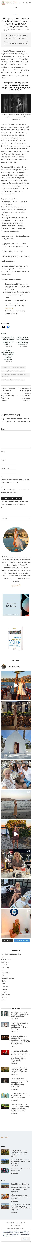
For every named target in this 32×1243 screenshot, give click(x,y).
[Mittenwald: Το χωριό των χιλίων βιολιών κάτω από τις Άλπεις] (5, 1161)
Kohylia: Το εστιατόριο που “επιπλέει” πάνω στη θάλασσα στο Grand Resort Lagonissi (21, 1207)
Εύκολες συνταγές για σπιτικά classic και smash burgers (20, 1197)
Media (3, 981)
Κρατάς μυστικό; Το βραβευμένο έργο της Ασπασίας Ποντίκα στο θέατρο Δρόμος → (24, 394)
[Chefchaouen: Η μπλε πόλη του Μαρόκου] (5, 1170)
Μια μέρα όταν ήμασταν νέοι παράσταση (13, 380)
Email (3, 460)
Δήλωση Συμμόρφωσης (15, 1228)
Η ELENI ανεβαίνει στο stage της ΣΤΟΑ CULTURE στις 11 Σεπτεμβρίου (20, 1096)
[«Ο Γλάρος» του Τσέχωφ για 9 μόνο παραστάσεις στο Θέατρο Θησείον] (5, 1013)
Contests (4, 965)
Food (3, 970)
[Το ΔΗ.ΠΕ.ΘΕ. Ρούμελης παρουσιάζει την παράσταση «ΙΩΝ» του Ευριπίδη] (5, 1024)
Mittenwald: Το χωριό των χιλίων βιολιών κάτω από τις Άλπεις (20, 1161)
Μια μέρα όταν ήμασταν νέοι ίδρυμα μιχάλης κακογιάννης (14, 375)
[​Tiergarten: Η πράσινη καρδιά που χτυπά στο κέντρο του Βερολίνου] (5, 1069)
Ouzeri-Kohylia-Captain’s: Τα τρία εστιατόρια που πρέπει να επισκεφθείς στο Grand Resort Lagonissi (20, 1186)
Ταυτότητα (10, 1222)
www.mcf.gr (9, 308)
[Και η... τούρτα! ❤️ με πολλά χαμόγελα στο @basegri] (16, 863)
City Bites (4, 962)
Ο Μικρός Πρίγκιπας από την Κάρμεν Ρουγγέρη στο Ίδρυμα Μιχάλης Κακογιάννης (7, 355)
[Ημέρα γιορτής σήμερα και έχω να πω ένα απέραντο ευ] (16, 893)
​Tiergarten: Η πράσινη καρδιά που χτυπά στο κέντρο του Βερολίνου (19, 1070)
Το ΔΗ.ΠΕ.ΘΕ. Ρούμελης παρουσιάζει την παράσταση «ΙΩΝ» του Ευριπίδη (19, 1026)
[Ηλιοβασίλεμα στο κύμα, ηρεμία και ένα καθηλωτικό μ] (16, 685)
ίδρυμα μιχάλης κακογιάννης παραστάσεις (13, 367)
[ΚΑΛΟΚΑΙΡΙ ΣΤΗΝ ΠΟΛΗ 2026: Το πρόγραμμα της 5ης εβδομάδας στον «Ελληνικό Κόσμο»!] (5, 1106)
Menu (17, 8)
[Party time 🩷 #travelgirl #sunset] (16, 804)
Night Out (4, 986)
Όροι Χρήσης (20, 1222)
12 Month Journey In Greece (11, 954)
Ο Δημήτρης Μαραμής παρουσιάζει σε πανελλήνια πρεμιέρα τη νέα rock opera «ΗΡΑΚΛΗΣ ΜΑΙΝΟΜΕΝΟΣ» (20, 1040)
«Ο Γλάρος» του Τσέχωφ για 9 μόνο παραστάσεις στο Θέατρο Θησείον (20, 1014)
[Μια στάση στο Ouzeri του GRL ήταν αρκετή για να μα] (16, 834)
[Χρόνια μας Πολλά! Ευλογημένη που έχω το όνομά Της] (16, 744)
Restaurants (5, 994)
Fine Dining (5, 967)
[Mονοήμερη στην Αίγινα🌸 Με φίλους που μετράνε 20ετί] (16, 774)
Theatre (16, 15)
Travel (3, 1000)
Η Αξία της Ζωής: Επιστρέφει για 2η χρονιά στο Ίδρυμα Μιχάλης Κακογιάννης (22, 340)
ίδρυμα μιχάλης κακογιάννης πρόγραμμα (13, 371)
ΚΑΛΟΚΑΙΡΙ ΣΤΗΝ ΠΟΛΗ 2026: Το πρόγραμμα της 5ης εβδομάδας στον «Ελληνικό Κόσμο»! (20, 1108)
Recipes (4, 992)
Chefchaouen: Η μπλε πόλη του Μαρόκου (20, 1169)
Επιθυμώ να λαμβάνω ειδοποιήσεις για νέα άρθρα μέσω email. (15, 491)
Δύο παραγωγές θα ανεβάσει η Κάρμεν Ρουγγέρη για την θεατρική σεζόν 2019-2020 (7, 340)
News (3, 984)
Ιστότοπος (5, 468)
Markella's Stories (7, 978)
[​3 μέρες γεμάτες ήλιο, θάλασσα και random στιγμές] (16, 923)
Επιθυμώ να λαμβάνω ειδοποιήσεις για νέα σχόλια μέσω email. (15, 481)
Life (2, 976)
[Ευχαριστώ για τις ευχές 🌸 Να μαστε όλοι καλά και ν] (16, 715)
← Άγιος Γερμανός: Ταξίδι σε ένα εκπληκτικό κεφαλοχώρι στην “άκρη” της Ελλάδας (8, 394)
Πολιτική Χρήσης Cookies (9, 1235)
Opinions (4, 989)
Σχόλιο (4, 429)
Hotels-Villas (5, 973)
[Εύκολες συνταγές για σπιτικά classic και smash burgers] (5, 1196)
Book (3, 957)
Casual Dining (6, 959)
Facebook (4, 1137)
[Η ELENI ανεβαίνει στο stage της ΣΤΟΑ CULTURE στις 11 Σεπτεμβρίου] (5, 1095)
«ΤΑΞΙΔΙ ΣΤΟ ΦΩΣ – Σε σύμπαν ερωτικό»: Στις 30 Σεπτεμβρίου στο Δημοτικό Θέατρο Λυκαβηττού (20, 1083)
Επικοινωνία (15, 1225)
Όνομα (4, 452)
